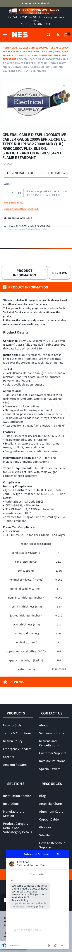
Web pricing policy (13, 202)
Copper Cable (49, 819)
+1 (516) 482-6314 (37, 24)
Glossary (45, 827)
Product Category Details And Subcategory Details (17, 827)
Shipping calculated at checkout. (21, 208)
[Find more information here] (37, 899)
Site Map (45, 835)
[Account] (58, 34)
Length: (8, 183)
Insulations (11, 803)
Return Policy (12, 741)
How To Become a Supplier (52, 845)
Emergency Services (17, 749)
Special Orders (49, 768)
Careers (8, 756)
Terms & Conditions (17, 733)
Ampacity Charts (51, 803)
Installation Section (17, 795)
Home (6, 47)
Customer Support (52, 753)
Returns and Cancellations (49, 743)
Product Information (24, 272)
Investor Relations (52, 761)
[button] (5, 35)
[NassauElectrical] (18, 35)
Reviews (59, 272)
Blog (42, 795)
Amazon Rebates (15, 764)
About (43, 725)
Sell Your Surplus (51, 733)
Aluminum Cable (51, 811)
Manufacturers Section (13, 813)
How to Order (13, 725)
